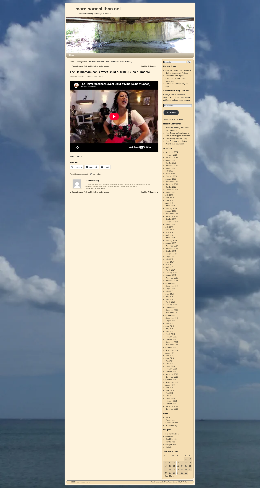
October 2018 (170, 219)
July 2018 (169, 227)
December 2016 (171, 278)
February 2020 (171, 176)
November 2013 (171, 377)
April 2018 (169, 235)
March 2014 (170, 366)
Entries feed (170, 420)
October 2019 (170, 187)
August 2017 (170, 257)
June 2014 (169, 358)
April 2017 (169, 267)
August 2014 (170, 353)
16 (190, 466)
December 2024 (171, 152)
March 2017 (170, 270)
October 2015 (170, 315)
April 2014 (169, 364)
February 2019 (171, 208)
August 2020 (170, 168)
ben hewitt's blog (171, 434)
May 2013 (169, 393)
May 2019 (169, 200)
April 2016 (169, 299)
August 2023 (170, 160)
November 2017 (171, 249)
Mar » (171, 476)
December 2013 (171, 374)
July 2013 (169, 388)
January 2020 (170, 179)
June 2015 (169, 326)
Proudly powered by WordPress (161, 482)
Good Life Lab (170, 439)
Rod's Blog (169, 447)
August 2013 (170, 385)
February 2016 (171, 305)
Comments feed (171, 423)
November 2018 (171, 216)
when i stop (169, 81)
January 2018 (170, 243)
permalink (96, 174)
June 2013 (169, 390)
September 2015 (171, 318)
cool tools (169, 436)
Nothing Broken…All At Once (176, 73)
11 (170, 466)
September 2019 (171, 190)
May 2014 (169, 361)
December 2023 (171, 157)
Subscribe (171, 112)
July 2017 (169, 259)
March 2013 (170, 398)
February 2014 (171, 369)
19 (174, 469)
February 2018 (171, 240)
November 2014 (171, 345)
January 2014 (170, 372)
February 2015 (171, 337)
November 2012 (171, 409)
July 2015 (169, 323)
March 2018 (170, 238)
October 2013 (170, 380)
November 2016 (171, 281)
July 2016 (169, 291)
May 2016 (169, 297)
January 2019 (170, 211)
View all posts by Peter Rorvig (95, 188)
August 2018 (170, 224)
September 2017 (171, 254)
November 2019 (171, 184)
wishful (181, 144)
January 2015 (170, 340)
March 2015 (170, 334)
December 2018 (171, 214)
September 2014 (171, 350)
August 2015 (170, 321)
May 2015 (169, 329)
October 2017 (170, 251)
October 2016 (170, 283)
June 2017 (169, 262)
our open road (170, 445)
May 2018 (169, 232)
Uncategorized (81, 62)
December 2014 (171, 342)
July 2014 (169, 355)
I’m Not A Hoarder (149, 66)
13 (178, 466)
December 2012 (171, 406)
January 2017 (170, 275)
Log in (167, 417)
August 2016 (170, 289)
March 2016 (170, 302)
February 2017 (171, 273)
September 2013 (171, 382)
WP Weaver (185, 482)
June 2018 (169, 230)
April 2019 (169, 203)
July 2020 (169, 171)
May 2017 (169, 265)
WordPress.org (171, 425)
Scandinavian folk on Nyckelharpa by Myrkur (90, 66)
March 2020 (170, 174)
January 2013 (170, 404)
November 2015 (171, 313)
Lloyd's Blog (170, 442)
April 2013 (169, 396)
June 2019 (169, 198)
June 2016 (169, 294)
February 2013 (171, 401)
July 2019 (169, 195)
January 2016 (170, 307)
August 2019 (170, 192)
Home (71, 55)
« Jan (165, 476)
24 (166, 473)
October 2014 (170, 348)
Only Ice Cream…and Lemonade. (178, 70)
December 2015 (171, 310)
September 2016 (171, 286)
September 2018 (171, 222)
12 (174, 466)
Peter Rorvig (98, 76)
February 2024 (171, 155)
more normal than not (98, 8)
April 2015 (169, 331)
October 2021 (170, 163)
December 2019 (171, 182)
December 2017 (171, 246)
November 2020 (171, 166)
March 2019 (170, 206)
